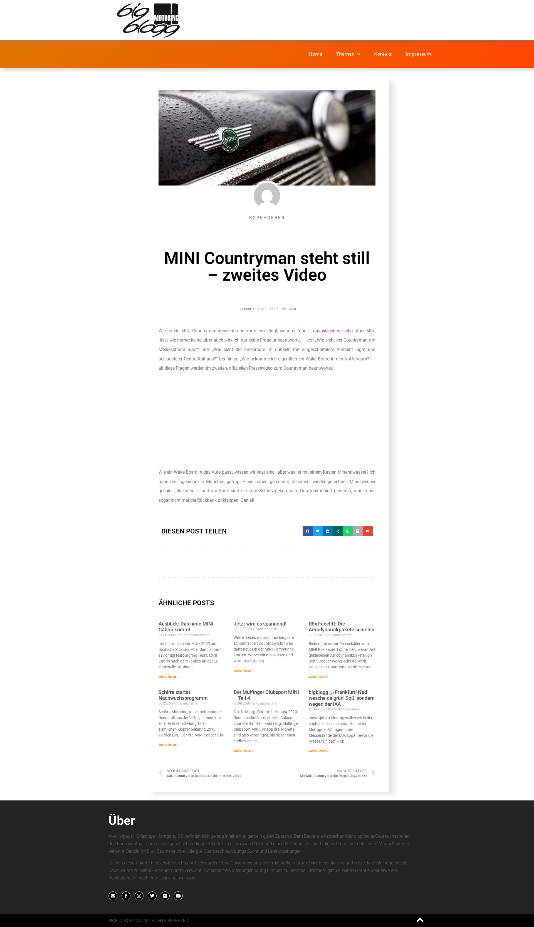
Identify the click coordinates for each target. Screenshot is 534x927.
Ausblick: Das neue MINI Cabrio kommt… (186, 627)
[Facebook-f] (126, 895)
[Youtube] (178, 895)
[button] (308, 531)
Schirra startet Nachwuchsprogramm (183, 695)
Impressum (418, 54)
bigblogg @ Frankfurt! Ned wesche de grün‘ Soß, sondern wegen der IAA (342, 698)
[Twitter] (152, 895)
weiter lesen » (169, 677)
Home (315, 54)
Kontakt (383, 54)
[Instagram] (139, 895)
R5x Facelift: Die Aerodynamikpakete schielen (341, 627)
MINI (292, 309)
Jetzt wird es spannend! (260, 624)
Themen (345, 54)
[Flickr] (165, 895)
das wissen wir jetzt (333, 330)
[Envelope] (112, 895)
